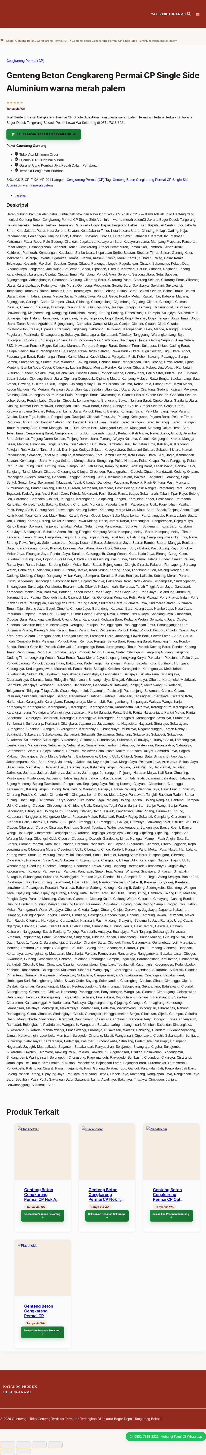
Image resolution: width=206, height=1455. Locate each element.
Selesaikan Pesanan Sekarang (43, 134)
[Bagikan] (39, 1445)
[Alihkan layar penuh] (23, 1445)
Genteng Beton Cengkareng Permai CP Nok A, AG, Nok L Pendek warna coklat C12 (41, 1199)
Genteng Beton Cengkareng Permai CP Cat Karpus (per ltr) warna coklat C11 (169, 1199)
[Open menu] (199, 14)
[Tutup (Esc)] (55, 1445)
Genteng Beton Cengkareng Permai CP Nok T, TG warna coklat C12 (105, 1199)
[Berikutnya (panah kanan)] (23, 1452)
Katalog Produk (20, 1386)
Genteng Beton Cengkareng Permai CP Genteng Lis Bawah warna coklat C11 (42, 1316)
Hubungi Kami (17, 1392)
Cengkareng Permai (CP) (25, 61)
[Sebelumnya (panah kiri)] (7, 1452)
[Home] (2, 40)
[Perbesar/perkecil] (7, 1445)
